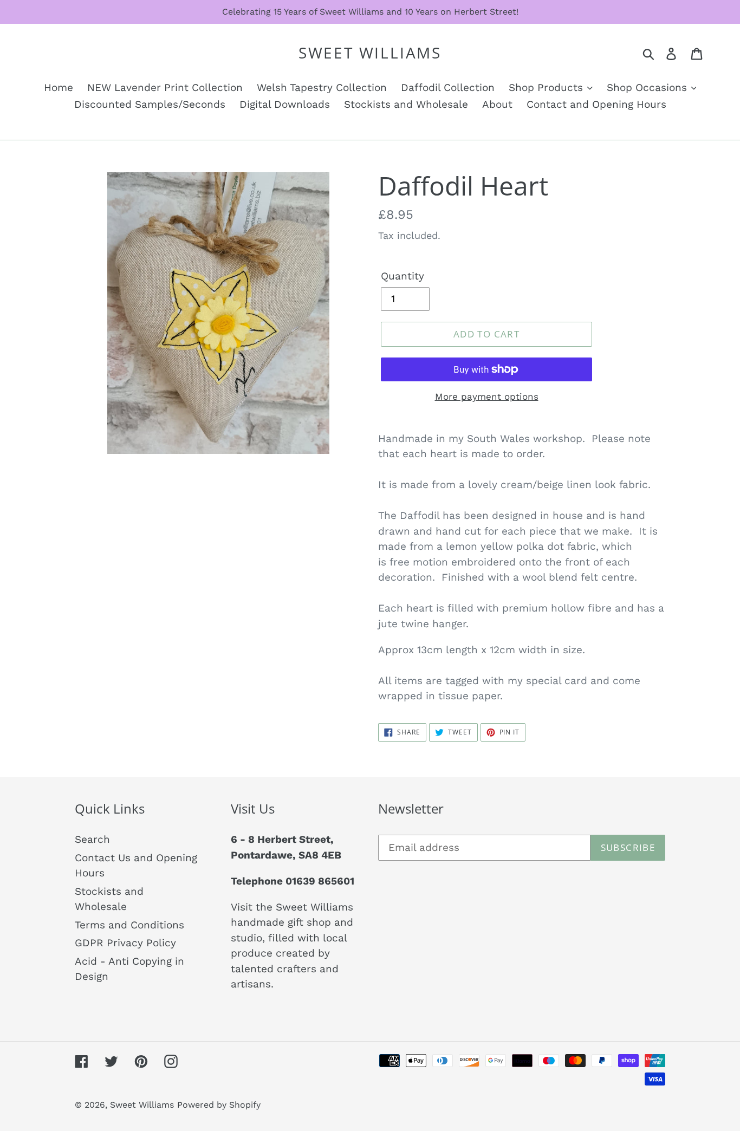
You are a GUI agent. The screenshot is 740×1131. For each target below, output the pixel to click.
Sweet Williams (370, 53)
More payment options (486, 396)
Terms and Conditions (129, 925)
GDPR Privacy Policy (125, 943)
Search (92, 839)
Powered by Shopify (219, 1105)
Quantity (402, 276)
